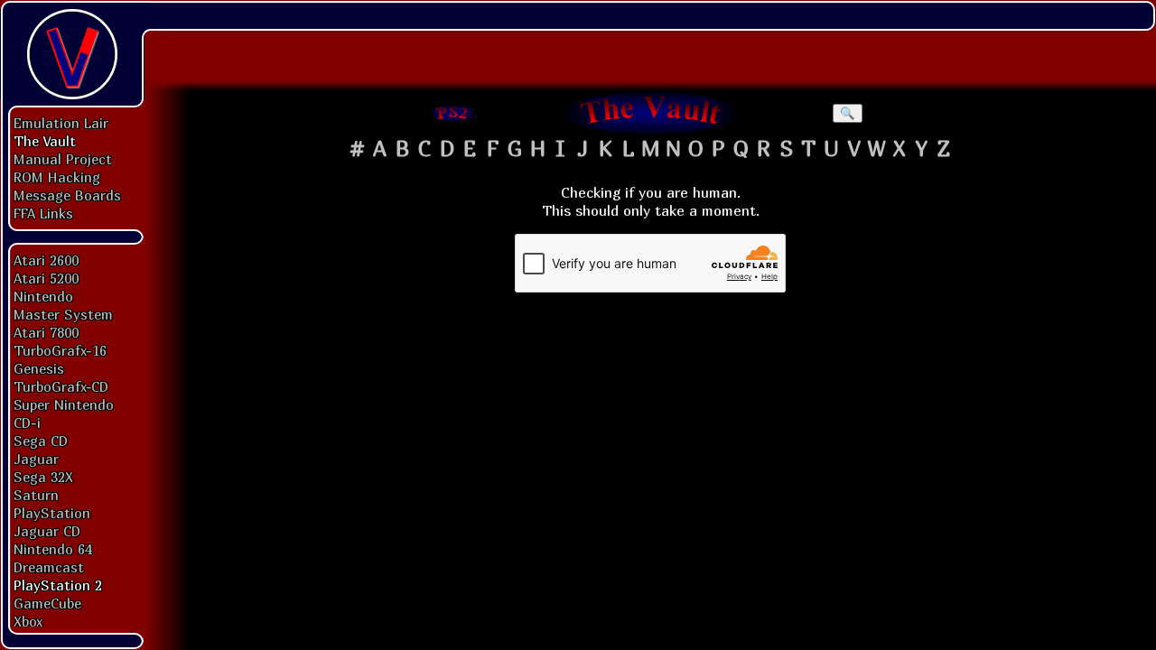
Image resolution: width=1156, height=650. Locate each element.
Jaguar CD (47, 531)
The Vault (45, 141)
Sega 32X (43, 477)
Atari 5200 (46, 278)
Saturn (36, 495)
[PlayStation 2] (453, 113)
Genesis (39, 368)
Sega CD (41, 440)
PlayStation (52, 513)
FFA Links (43, 213)
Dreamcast (49, 567)
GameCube (47, 603)
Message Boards (67, 195)
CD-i (27, 422)
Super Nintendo (64, 404)
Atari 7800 (46, 332)
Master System (63, 314)
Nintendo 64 (53, 549)
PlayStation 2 (58, 585)
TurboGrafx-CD (61, 386)
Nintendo (43, 296)
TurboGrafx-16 (60, 350)
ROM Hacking (57, 177)
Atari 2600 (46, 260)
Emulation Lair (61, 123)
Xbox (28, 621)
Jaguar (36, 458)
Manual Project (63, 159)
